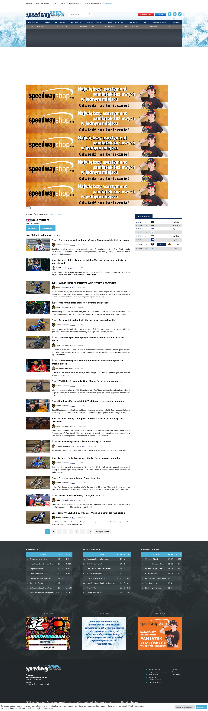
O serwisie (29, 3)
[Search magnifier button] (89, 14)
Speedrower (109, 27)
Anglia (72, 245)
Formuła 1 (153, 27)
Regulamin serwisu (75, 3)
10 (89, 531)
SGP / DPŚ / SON (133, 22)
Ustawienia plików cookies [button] (184, 707)
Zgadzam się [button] (201, 707)
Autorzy (55, 3)
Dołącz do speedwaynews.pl (93, 3)
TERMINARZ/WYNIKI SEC (159, 22)
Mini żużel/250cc (62, 27)
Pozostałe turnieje (38, 27)
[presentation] (27, 207)
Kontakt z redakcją (154, 669)
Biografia (32, 228)
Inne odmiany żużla (87, 27)
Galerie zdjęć (176, 675)
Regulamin (152, 677)
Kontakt (63, 3)
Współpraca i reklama (42, 3)
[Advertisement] (104, 66)
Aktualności (47, 228)
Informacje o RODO (154, 682)
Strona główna (32, 214)
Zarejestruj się (176, 669)
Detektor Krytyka (131, 27)
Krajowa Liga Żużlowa (115, 22)
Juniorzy (47, 22)
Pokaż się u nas (153, 675)
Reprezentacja (33, 22)
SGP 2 (145, 22)
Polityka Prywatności (155, 680)
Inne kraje (176, 22)
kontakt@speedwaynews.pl (38, 684)
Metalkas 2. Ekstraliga (94, 22)
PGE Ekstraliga (60, 22)
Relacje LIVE (173, 27)
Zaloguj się (108, 3)
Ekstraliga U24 (76, 22)
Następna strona (102, 531)
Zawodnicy (44, 214)
